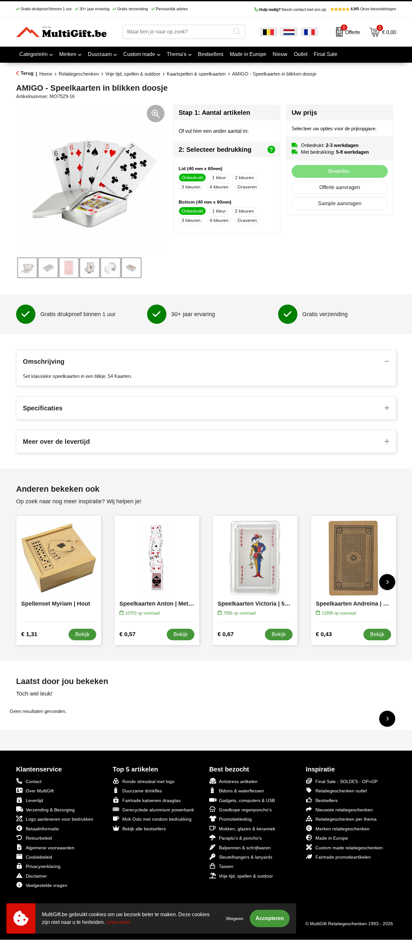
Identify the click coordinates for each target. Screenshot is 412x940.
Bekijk (82, 634)
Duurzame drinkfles (142, 790)
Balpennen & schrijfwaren (245, 847)
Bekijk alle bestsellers (144, 828)
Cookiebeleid (39, 857)
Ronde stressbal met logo (148, 781)
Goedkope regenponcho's (245, 809)
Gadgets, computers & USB (247, 800)
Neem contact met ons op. (293, 9)
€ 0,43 (324, 634)
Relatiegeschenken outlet (341, 790)
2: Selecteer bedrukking (215, 149)
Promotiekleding (235, 819)
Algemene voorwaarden (50, 847)
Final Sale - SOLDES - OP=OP (346, 781)
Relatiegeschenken (79, 74)
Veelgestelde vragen (46, 885)
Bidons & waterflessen (241, 790)
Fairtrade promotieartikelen (343, 857)
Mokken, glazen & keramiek (247, 828)
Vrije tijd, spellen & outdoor (132, 74)
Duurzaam (100, 54)
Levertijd (34, 800)
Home (45, 74)
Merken (67, 54)
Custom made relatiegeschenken (349, 847)
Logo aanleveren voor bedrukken (59, 819)
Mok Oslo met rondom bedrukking (157, 819)
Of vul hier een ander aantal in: (213, 131)
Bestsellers (326, 800)
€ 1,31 (29, 634)
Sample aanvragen (339, 203)
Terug (27, 73)
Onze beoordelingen (373, 9)
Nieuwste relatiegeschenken (344, 809)
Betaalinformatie (42, 828)
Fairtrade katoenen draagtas (151, 800)
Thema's (176, 54)
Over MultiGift (40, 790)
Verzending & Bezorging (50, 809)
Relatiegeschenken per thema (346, 819)
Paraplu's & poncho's (240, 838)
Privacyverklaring (43, 866)
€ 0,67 (226, 634)
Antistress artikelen (238, 781)
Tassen (226, 866)
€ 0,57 (127, 634)
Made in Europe (331, 838)
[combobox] (177, 31)
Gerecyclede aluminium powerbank (158, 809)
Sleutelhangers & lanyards (245, 857)
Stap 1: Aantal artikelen (214, 112)
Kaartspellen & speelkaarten (196, 74)
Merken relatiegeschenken (342, 828)
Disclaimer (36, 876)
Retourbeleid (39, 838)
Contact (34, 781)
